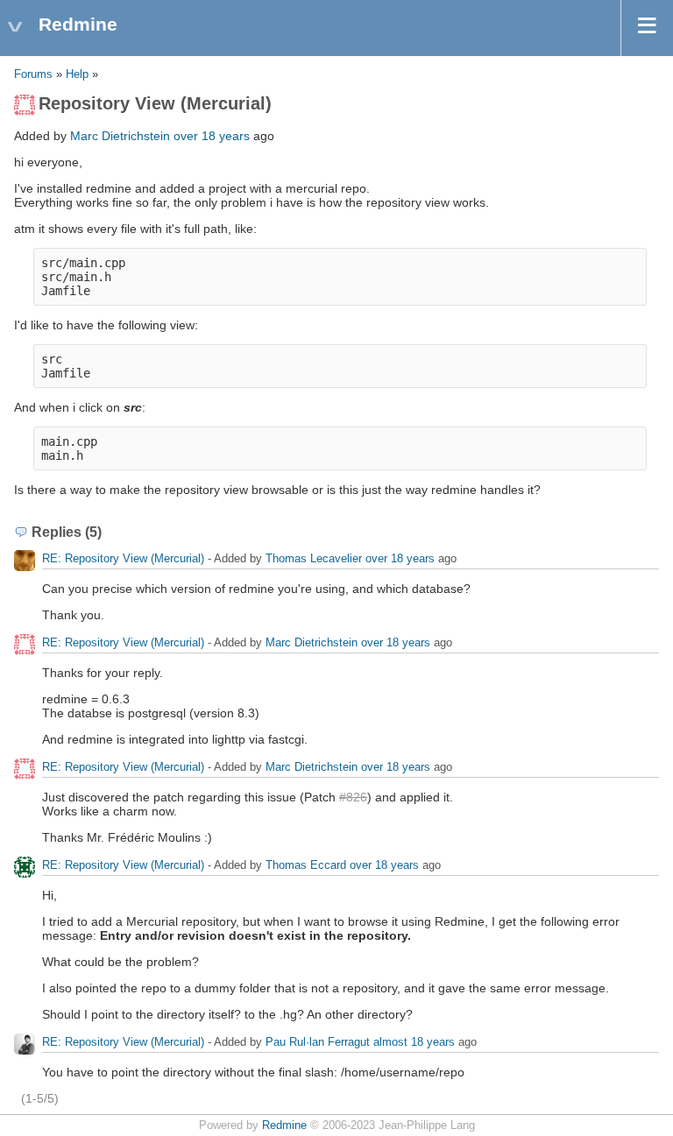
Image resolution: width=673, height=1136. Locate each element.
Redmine (284, 1125)
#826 (353, 797)
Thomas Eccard (306, 864)
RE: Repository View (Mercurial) (123, 558)
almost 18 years (414, 1041)
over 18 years (212, 136)
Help (77, 74)
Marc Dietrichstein (120, 136)
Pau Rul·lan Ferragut (318, 1041)
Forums (33, 74)
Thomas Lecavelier (314, 558)
